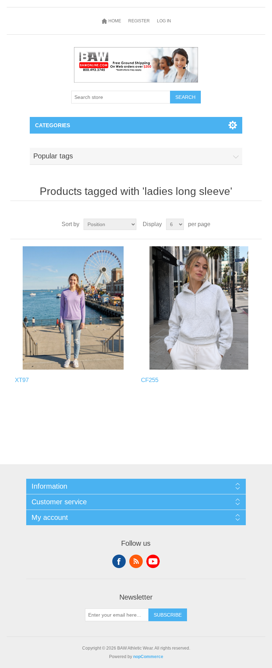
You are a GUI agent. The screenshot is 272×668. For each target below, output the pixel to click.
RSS (136, 561)
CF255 (149, 380)
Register (139, 20)
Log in (164, 20)
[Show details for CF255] (199, 308)
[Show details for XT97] (73, 308)
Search (185, 97)
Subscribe (168, 615)
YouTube (153, 561)
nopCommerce (148, 656)
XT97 (22, 380)
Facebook (119, 561)
